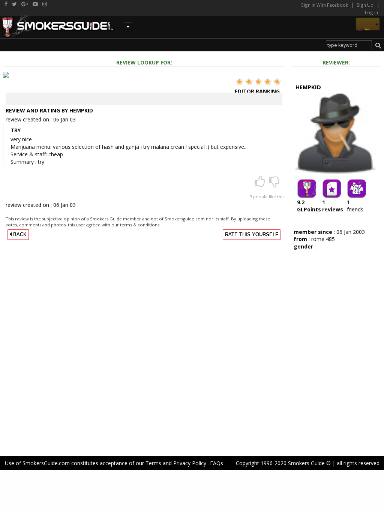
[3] (261, 183)
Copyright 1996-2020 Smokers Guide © (283, 463)
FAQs (216, 463)
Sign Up (365, 5)
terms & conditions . (141, 225)
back (19, 234)
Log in (371, 12)
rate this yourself (251, 234)
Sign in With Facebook (325, 5)
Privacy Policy (189, 463)
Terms (153, 463)
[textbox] (349, 45)
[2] (274, 183)
